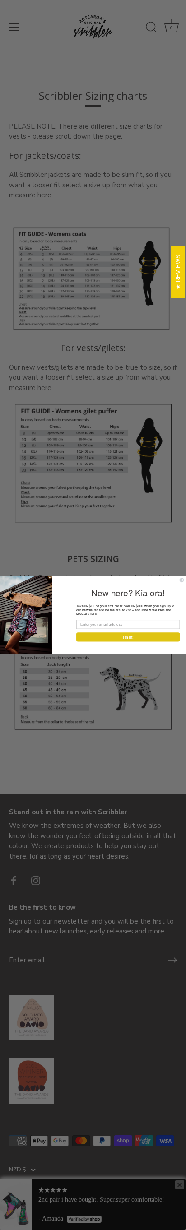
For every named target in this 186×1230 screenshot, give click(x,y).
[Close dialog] (181, 580)
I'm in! (128, 637)
